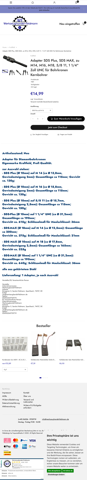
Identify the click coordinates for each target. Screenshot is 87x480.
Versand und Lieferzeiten (28, 400)
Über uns (27, 396)
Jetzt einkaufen (44, 10)
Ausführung (34, 106)
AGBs (4, 396)
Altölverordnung (8, 406)
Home (4, 47)
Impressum (6, 392)
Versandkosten (38, 99)
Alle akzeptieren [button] (54, 471)
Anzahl (32, 114)
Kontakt (26, 392)
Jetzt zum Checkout (57, 127)
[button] (40, 378)
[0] (83, 24)
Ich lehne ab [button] (67, 471)
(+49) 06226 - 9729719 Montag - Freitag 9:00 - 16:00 (29, 420)
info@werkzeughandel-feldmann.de (55, 419)
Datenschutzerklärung (11, 403)
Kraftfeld (12, 47)
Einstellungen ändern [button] (56, 475)
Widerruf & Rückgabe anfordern (32, 406)
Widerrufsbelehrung (10, 399)
